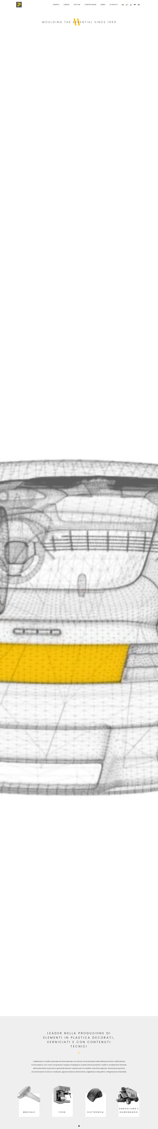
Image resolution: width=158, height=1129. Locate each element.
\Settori (76, 5)
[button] (79, 1126)
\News (102, 5)
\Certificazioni (90, 5)
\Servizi (66, 5)
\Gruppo (56, 5)
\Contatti (113, 5)
